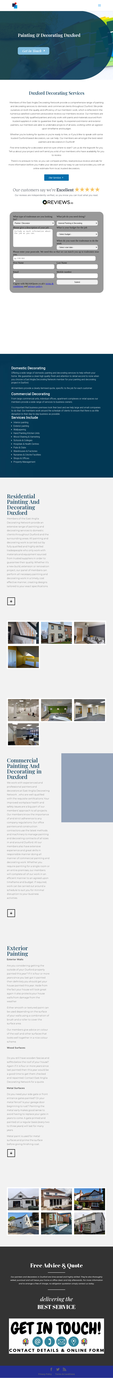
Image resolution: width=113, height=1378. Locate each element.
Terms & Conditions (65, 1374)
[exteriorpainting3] (23, 1233)
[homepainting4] (23, 667)
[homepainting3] (89, 643)
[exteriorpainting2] (56, 1233)
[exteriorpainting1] (89, 1233)
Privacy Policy (45, 1374)
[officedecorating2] (56, 720)
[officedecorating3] (89, 720)
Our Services (55, 177)
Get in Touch (31, 50)
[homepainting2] (56, 643)
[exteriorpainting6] (23, 1209)
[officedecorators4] (23, 744)
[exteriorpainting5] (56, 1209)
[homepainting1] (23, 643)
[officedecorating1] (23, 720)
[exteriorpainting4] (89, 1209)
